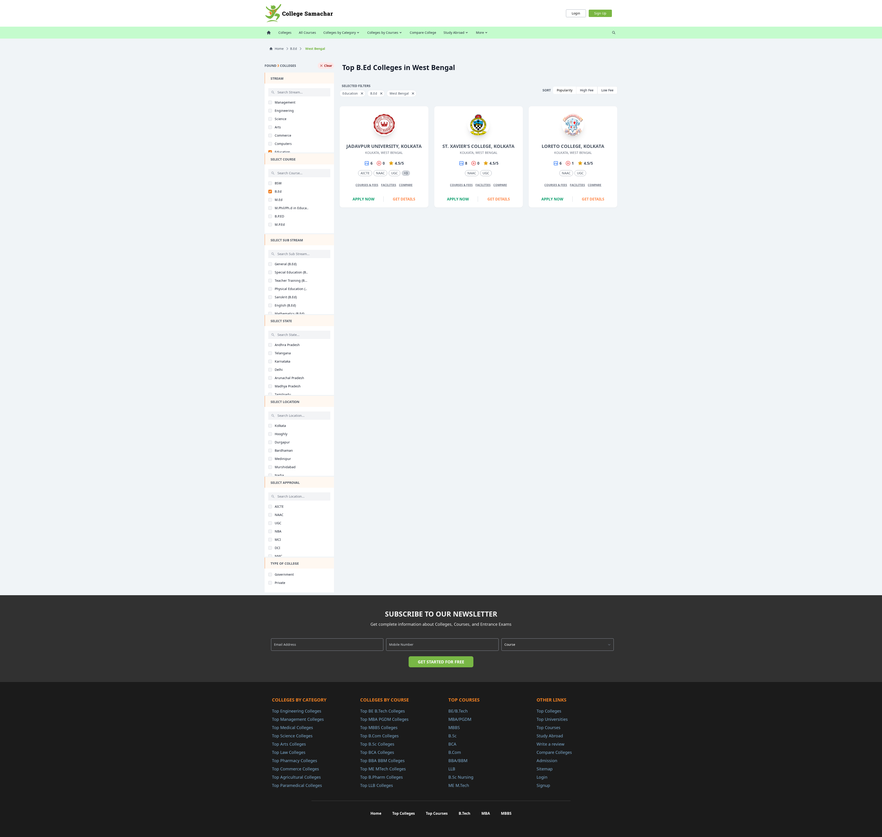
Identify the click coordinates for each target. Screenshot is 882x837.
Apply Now (363, 199)
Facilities (388, 185)
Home (279, 48)
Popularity (564, 90)
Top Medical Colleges (292, 727)
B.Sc (452, 735)
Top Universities (552, 719)
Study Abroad (454, 32)
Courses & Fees (367, 185)
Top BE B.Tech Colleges (382, 711)
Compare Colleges (554, 752)
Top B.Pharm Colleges (381, 777)
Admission (547, 760)
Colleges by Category (339, 32)
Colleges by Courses (382, 32)
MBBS (454, 727)
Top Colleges (549, 711)
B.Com (454, 752)
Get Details (404, 199)
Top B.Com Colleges (379, 735)
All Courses (307, 32)
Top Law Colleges (288, 752)
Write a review (550, 744)
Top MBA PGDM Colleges (384, 719)
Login (576, 13)
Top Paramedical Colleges (297, 785)
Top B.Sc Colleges (377, 744)
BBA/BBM (457, 760)
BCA (452, 744)
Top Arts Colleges (289, 744)
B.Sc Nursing (460, 777)
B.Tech (464, 813)
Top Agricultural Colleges (296, 777)
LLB (451, 769)
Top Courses (548, 727)
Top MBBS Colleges (379, 727)
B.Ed (293, 48)
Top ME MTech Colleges (383, 769)
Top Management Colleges (298, 719)
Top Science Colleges (292, 735)
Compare (406, 185)
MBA (485, 813)
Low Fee (607, 90)
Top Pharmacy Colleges (294, 760)
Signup (543, 785)
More (480, 32)
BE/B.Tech (458, 711)
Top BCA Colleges (377, 752)
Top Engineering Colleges (296, 711)
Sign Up (600, 13)
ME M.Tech (458, 785)
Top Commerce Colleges (295, 769)
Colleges (284, 32)
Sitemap (545, 769)
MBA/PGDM (459, 719)
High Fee (587, 90)
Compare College (423, 32)
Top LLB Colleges (376, 785)
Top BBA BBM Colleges (382, 760)
